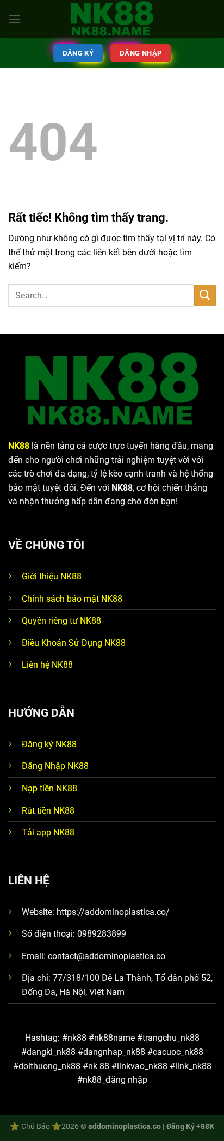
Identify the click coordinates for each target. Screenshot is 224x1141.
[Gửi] (205, 295)
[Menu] (14, 18)
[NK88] (112, 19)
